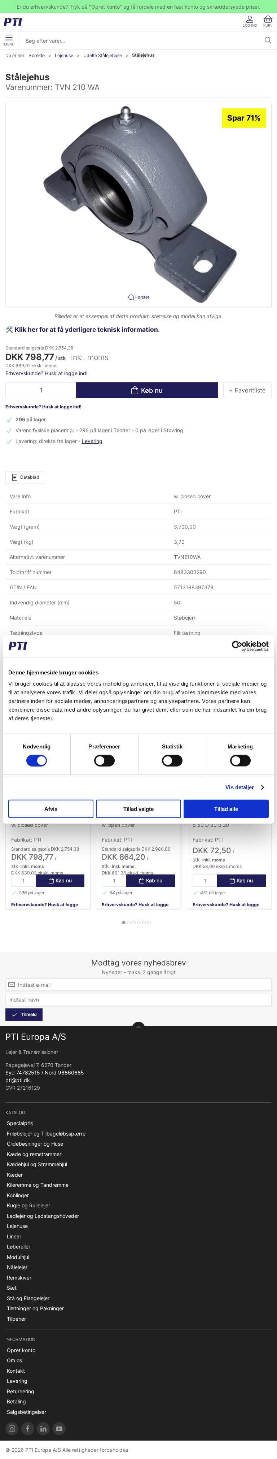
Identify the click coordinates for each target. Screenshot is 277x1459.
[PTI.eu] (11, 1428)
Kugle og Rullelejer (28, 1205)
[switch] (104, 760)
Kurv (268, 25)
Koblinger (18, 1195)
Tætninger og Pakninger (35, 1308)
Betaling (16, 1401)
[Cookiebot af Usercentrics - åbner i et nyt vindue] (237, 646)
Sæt (12, 1288)
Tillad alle (226, 809)
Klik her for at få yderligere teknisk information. (88, 329)
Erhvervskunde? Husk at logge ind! (46, 373)
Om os (14, 1360)
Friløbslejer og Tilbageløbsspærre (46, 1133)
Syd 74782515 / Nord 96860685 (44, 1072)
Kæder (15, 1175)
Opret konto (21, 1350)
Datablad (29, 477)
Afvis (50, 809)
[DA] (15, 22)
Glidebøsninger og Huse (35, 1144)
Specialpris (20, 1123)
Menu (9, 44)
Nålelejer (17, 1267)
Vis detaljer (239, 787)
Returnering (20, 1391)
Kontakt (16, 1371)
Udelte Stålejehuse (102, 55)
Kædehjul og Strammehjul (37, 1164)
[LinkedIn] (43, 1428)
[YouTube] (59, 1428)
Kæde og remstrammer (34, 1154)
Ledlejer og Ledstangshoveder (43, 1216)
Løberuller (18, 1246)
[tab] (124, 922)
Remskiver (19, 1278)
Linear (14, 1236)
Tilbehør (16, 1319)
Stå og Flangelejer (28, 1298)
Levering (92, 441)
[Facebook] (27, 1428)
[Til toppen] (138, 1028)
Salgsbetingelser (26, 1412)
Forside (37, 55)
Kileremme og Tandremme (38, 1185)
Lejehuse (64, 55)
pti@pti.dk (17, 1080)
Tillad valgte (138, 809)
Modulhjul (18, 1257)
